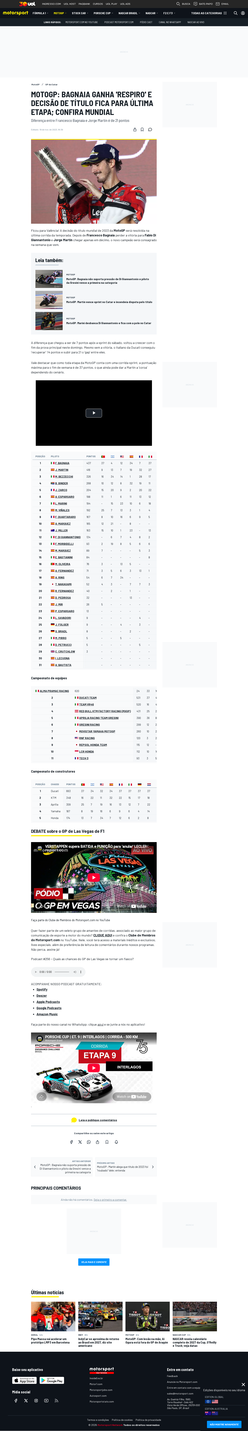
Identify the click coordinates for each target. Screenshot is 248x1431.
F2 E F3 (168, 13)
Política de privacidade (148, 1419)
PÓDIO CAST (146, 22)
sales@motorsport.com (180, 1393)
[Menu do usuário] (243, 13)
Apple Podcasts (48, 1002)
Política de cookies (122, 1419)
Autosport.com (98, 1395)
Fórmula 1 (39, 13)
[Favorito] (142, 129)
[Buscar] (235, 13)
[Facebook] (71, 1142)
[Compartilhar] (135, 129)
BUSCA (186, 4)
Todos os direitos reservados (141, 1424)
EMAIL (225, 4)
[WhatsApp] (88, 1142)
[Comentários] (151, 129)
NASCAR (150, 13)
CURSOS (98, 4)
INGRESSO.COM (51, 4)
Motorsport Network (110, 1424)
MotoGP (59, 13)
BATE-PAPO (206, 4)
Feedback (172, 1376)
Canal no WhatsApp (170, 22)
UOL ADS (125, 4)
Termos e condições (98, 1419)
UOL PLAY (111, 4)
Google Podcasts (49, 1008)
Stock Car (79, 13)
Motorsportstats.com (102, 1401)
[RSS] (56, 1400)
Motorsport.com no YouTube (82, 22)
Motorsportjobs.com (101, 1389)
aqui (100, 1024)
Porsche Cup (102, 13)
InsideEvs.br (96, 1378)
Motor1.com (96, 1384)
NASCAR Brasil (128, 13)
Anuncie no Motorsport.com (182, 1381)
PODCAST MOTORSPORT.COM (118, 22)
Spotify (41, 989)
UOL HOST (70, 4)
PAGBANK (84, 4)
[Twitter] (80, 1142)
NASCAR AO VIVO (196, 22)
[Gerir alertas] (116, 1142)
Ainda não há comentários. (94, 1199)
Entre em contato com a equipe (184, 1387)
